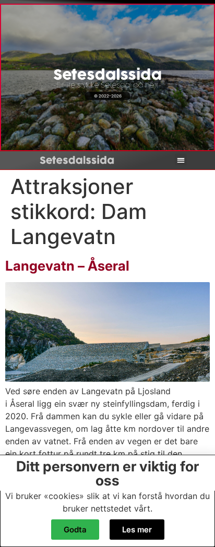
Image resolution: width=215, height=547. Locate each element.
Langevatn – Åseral (67, 266)
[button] (181, 160)
